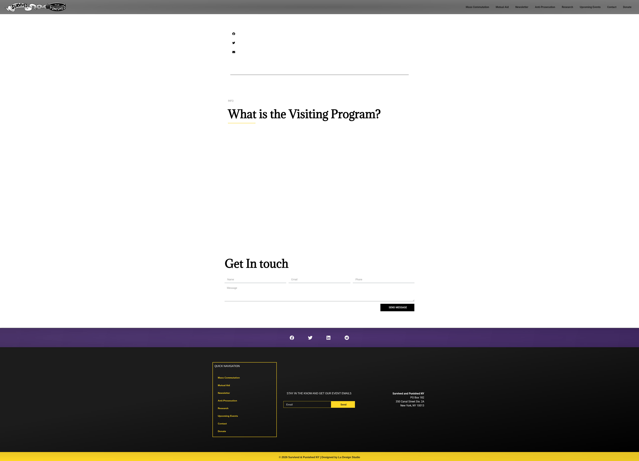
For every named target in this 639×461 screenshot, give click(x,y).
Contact (611, 7)
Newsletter (521, 7)
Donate (627, 7)
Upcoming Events (590, 7)
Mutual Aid (502, 7)
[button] (233, 33)
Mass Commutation (477, 7)
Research (567, 7)
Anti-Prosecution (545, 7)
